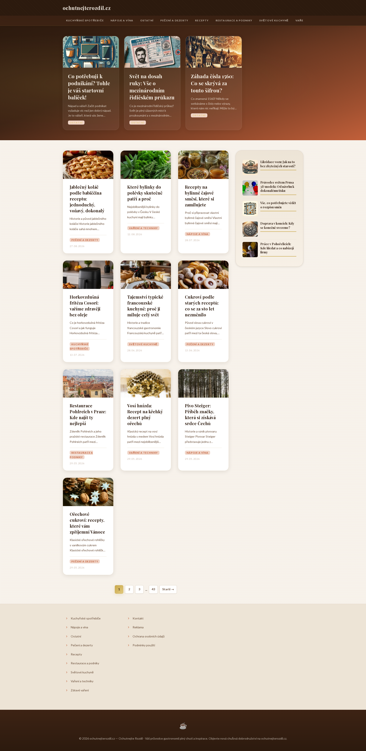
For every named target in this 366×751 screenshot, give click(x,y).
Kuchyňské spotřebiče (85, 20)
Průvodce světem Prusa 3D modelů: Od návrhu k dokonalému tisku (277, 186)
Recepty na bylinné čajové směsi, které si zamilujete (199, 195)
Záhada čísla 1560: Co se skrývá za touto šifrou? (212, 83)
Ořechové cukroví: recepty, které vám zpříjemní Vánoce (87, 523)
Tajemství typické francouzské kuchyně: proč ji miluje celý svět (145, 305)
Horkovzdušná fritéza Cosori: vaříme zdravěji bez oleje (85, 305)
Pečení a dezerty (174, 20)
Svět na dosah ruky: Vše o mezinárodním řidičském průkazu (152, 87)
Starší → (168, 589)
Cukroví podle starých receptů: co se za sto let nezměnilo (202, 305)
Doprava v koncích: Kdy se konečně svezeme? (277, 225)
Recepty (202, 20)
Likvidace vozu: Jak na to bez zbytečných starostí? (277, 164)
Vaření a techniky (143, 228)
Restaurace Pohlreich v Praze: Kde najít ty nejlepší (88, 414)
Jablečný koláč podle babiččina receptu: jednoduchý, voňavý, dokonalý (87, 198)
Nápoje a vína (122, 20)
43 (153, 589)
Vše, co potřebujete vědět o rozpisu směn (278, 205)
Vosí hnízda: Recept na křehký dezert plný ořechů (145, 414)
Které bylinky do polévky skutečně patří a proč (144, 193)
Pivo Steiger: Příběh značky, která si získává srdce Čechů (200, 414)
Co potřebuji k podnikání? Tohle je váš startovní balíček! (89, 87)
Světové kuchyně (274, 20)
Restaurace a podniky (234, 20)
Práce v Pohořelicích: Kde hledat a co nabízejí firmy (277, 248)
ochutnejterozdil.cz (87, 7)
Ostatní (147, 20)
